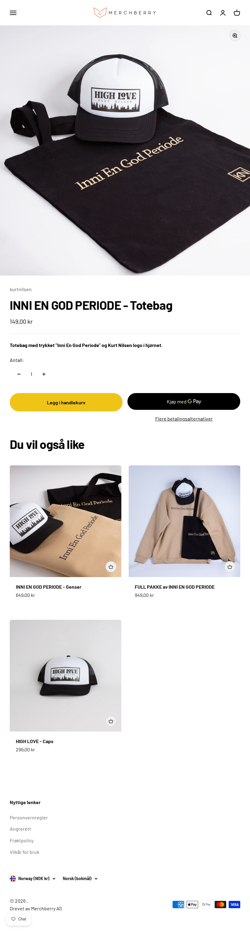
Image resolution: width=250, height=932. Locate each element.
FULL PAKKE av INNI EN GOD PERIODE (175, 587)
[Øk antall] (44, 374)
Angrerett (20, 829)
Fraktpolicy (22, 840)
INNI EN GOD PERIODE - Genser (48, 587)
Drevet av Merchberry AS (36, 908)
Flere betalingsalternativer (184, 418)
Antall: (17, 360)
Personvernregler (29, 817)
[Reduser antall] (19, 374)
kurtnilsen (21, 289)
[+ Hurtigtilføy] (110, 566)
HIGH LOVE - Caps (34, 741)
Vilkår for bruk (24, 852)
